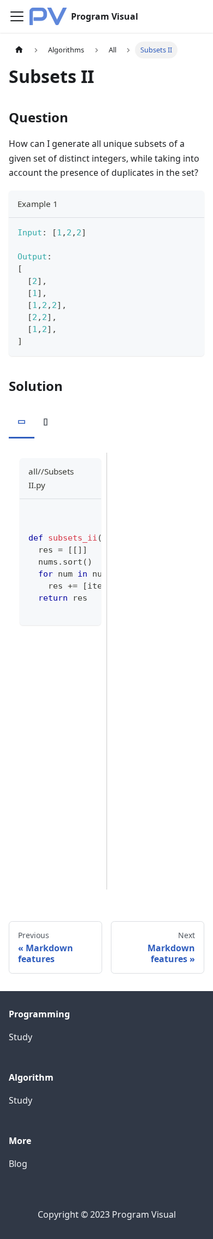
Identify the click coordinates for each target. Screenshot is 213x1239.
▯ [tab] (45, 421)
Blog (18, 1164)
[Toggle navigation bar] (17, 16)
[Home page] (19, 50)
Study (20, 1037)
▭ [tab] (21, 421)
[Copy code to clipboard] (191, 231)
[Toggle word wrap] (67, 512)
